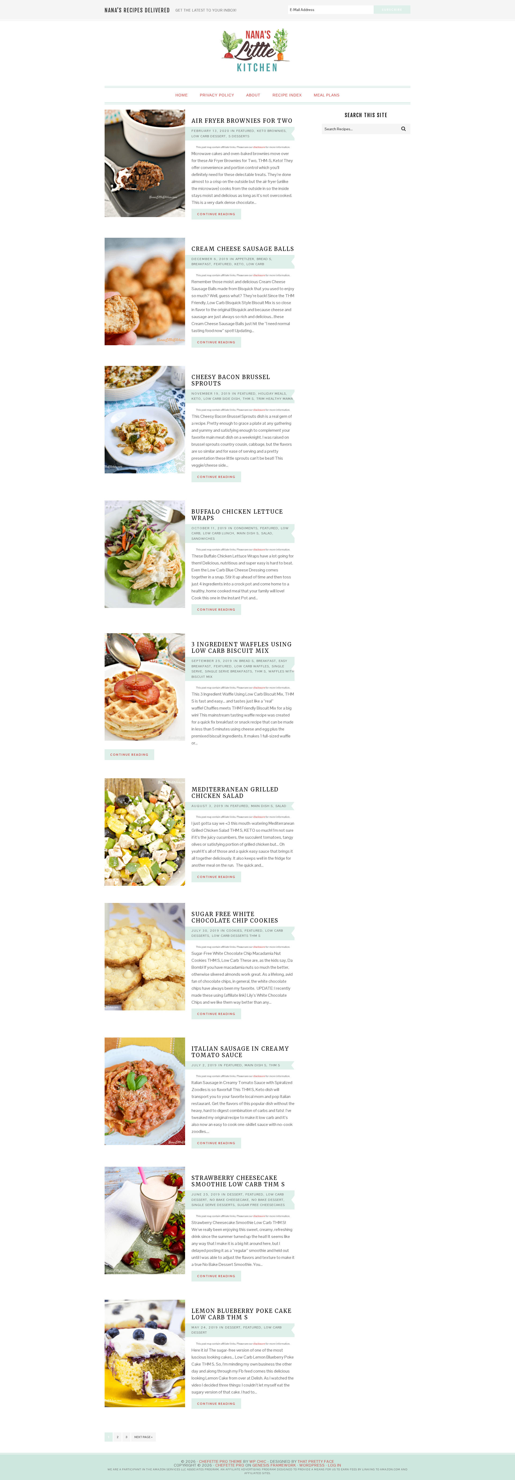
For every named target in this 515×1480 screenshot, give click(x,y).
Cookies (234, 930)
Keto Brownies (271, 131)
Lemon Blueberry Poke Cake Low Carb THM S (242, 1314)
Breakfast (201, 264)
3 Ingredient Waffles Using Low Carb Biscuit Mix (242, 647)
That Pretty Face (316, 1461)
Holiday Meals (272, 393)
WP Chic (257, 1461)
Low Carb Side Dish (222, 399)
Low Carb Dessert (209, 136)
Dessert (235, 1194)
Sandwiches (203, 538)
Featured (245, 131)
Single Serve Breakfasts (228, 671)
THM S (248, 399)
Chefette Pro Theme (220, 1461)
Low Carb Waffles (251, 666)
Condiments (246, 528)
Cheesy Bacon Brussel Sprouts (231, 380)
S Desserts (239, 136)
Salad (266, 533)
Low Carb (255, 264)
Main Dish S (248, 533)
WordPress (312, 1465)
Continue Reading (216, 214)
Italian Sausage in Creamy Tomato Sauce (240, 1051)
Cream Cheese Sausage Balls (243, 249)
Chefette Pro (229, 1465)
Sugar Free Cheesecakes (261, 1205)
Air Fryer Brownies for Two (242, 120)
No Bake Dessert (268, 1200)
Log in (334, 1465)
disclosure (259, 147)
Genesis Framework (274, 1465)
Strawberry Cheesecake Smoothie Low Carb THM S (238, 1181)
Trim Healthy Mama (274, 399)
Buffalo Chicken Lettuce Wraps (237, 514)
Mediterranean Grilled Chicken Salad (235, 792)
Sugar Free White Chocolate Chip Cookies (235, 917)
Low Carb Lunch (218, 533)
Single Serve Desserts (213, 1205)
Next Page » (143, 1437)
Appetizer (245, 259)
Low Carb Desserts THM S (236, 936)
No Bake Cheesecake (229, 1200)
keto (239, 264)
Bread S (264, 259)
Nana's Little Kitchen (257, 54)
